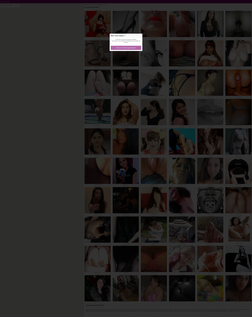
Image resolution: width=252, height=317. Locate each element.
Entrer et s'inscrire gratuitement (126, 48)
